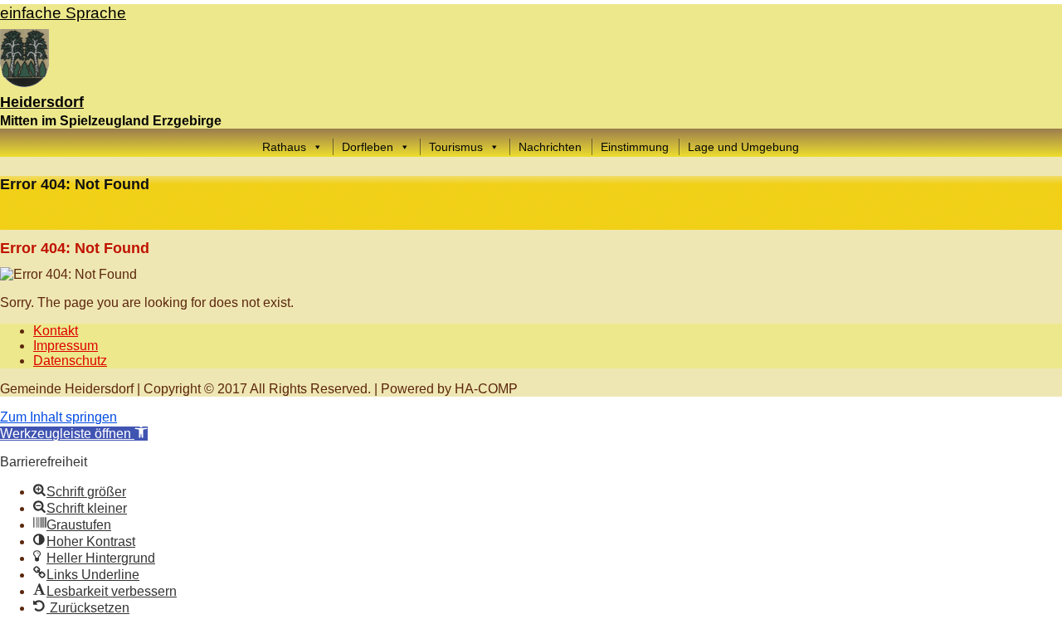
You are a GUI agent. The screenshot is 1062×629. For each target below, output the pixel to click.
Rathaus (284, 147)
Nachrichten (550, 147)
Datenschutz (70, 361)
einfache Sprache (63, 13)
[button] (74, 434)
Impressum (65, 346)
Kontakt (55, 331)
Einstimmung (635, 147)
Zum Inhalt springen (58, 417)
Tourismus (456, 147)
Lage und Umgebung (743, 147)
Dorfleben (367, 147)
